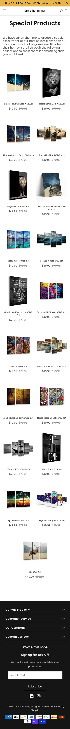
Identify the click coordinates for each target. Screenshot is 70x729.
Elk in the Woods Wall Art (52, 155)
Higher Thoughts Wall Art (51, 520)
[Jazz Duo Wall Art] (18, 345)
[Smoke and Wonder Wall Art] (18, 82)
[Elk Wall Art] (35, 550)
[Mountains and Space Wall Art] (18, 134)
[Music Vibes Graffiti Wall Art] (51, 396)
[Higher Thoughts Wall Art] (51, 499)
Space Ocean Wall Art (18, 520)
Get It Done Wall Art (51, 469)
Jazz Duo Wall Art (18, 366)
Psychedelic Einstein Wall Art (52, 312)
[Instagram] (38, 696)
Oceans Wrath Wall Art (51, 261)
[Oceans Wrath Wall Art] (51, 239)
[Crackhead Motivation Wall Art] (18, 291)
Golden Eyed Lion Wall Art (51, 104)
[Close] (67, 3)
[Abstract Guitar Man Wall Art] (51, 345)
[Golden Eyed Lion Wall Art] (51, 82)
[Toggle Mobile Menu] (7, 11)
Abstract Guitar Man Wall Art (51, 366)
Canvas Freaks (21, 706)
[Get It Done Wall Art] (51, 448)
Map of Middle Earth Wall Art (18, 418)
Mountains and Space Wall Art (18, 155)
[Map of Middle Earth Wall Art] (18, 396)
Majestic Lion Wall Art (18, 206)
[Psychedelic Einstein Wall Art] (51, 291)
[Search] (61, 11)
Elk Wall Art (35, 572)
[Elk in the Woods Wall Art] (51, 134)
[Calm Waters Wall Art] (18, 239)
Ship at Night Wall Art (18, 469)
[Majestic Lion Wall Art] (18, 185)
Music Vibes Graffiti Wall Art (51, 418)
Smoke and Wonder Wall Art (18, 104)
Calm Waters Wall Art (18, 261)
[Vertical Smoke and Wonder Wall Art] (51, 185)
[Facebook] (31, 696)
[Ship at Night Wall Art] (18, 448)
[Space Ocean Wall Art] (18, 499)
